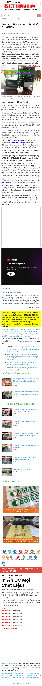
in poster (25, 334)
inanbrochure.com (32, 677)
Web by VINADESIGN (21, 684)
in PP (30, 334)
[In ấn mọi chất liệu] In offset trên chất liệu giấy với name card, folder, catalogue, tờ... (23, 357)
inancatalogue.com (8, 680)
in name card (10, 334)
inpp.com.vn (20, 680)
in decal (19, 331)
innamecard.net (18, 677)
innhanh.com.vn (20, 673)
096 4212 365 (6, 626)
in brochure (34, 329)
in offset (18, 334)
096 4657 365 (6, 614)
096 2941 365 (6, 620)
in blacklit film (24, 329)
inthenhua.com (34, 673)
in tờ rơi (20, 336)
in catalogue (11, 331)
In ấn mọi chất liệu (15, 19)
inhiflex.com (30, 680)
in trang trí (27, 336)
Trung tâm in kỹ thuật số (9, 663)
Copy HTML (6, 288)
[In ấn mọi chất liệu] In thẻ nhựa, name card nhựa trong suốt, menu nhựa (25, 410)
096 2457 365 (6, 617)
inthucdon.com (6, 675)
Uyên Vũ (11, 33)
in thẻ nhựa (13, 336)
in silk (35, 334)
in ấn (17, 329)
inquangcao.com (7, 673)
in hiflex (25, 331)
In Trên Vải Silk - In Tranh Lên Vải (22, 469)
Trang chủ (4, 19)
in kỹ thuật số (33, 331)
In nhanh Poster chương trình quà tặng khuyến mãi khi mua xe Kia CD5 (24, 458)
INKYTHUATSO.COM (9, 629)
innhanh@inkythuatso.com (20, 200)
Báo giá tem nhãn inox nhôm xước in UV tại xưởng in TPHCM (21, 510)
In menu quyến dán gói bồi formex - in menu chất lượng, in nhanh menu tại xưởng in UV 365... (23, 349)
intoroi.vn (19, 675)
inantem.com (5, 677)
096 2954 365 (6, 623)
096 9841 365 (6, 611)
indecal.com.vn (32, 675)
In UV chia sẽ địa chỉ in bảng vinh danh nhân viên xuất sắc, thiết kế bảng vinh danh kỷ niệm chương (21, 540)
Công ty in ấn (10, 329)
